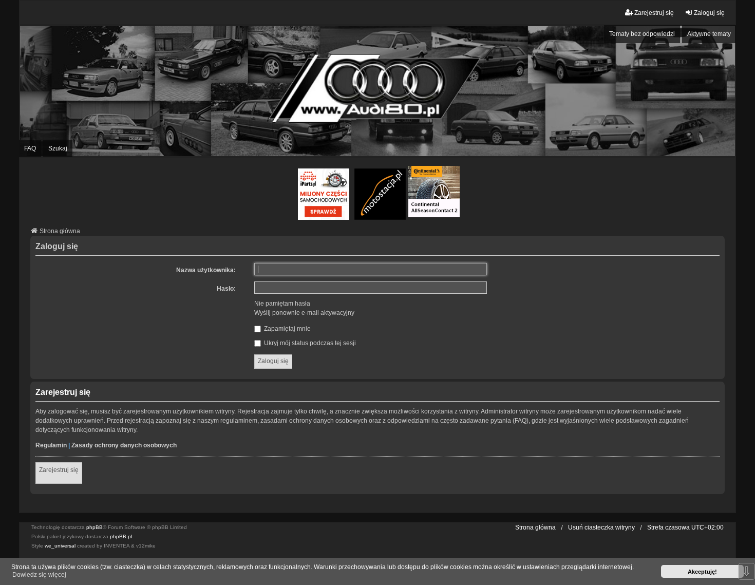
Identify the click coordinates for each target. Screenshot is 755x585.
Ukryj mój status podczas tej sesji (309, 343)
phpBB (94, 527)
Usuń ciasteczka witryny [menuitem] (601, 527)
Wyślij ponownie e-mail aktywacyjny (304, 312)
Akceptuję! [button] (702, 572)
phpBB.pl (121, 536)
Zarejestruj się (59, 470)
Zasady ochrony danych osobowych (124, 445)
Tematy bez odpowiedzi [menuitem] (642, 33)
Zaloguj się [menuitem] (709, 12)
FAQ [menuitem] (30, 148)
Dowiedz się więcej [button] (39, 574)
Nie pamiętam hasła (282, 303)
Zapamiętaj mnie (286, 328)
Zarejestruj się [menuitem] (654, 12)
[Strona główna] (377, 90)
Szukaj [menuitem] (57, 148)
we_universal (60, 546)
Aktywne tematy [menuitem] (709, 33)
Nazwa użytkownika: (206, 270)
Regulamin (51, 445)
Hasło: (226, 288)
